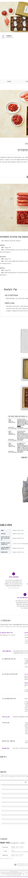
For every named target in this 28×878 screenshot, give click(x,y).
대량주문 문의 (5, 855)
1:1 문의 (5, 851)
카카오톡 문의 (5, 847)
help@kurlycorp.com (8, 858)
